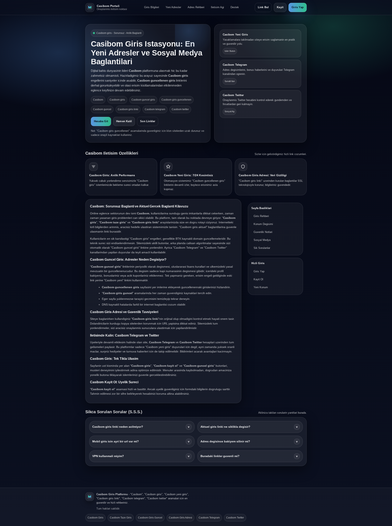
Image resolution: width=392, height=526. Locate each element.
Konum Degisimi (263, 224)
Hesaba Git (101, 121)
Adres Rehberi (196, 7)
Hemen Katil (124, 121)
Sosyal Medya (262, 239)
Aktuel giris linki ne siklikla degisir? (249, 426)
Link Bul (263, 7)
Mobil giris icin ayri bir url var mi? (140, 441)
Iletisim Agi (217, 7)
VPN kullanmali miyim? (140, 456)
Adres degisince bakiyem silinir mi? (249, 441)
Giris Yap (298, 7)
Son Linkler (147, 121)
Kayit (280, 7)
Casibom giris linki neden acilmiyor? (140, 426)
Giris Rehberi (261, 216)
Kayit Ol (258, 279)
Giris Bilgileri (151, 7)
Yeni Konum (261, 287)
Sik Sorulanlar (262, 247)
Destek (235, 7)
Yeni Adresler (173, 7)
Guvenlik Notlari (263, 232)
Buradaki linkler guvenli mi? (249, 456)
